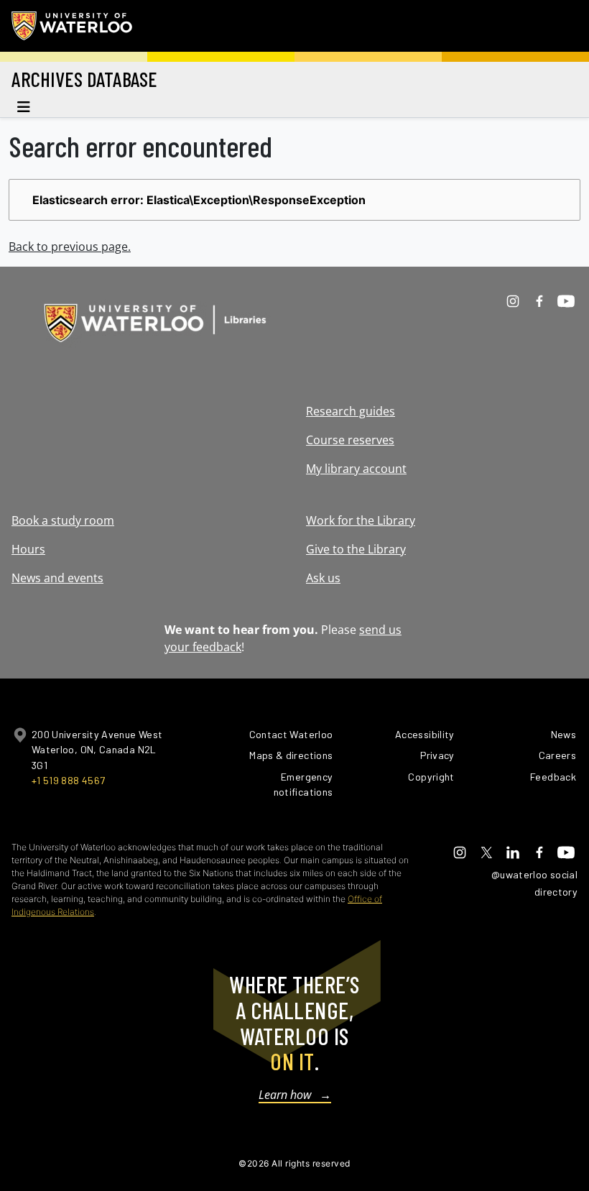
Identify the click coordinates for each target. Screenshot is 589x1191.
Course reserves (350, 440)
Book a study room (62, 520)
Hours (28, 549)
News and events (57, 578)
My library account (356, 469)
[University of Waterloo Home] (72, 26)
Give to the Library (356, 549)
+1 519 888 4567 (68, 780)
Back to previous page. (70, 246)
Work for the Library (360, 520)
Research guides (350, 411)
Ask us (323, 578)
